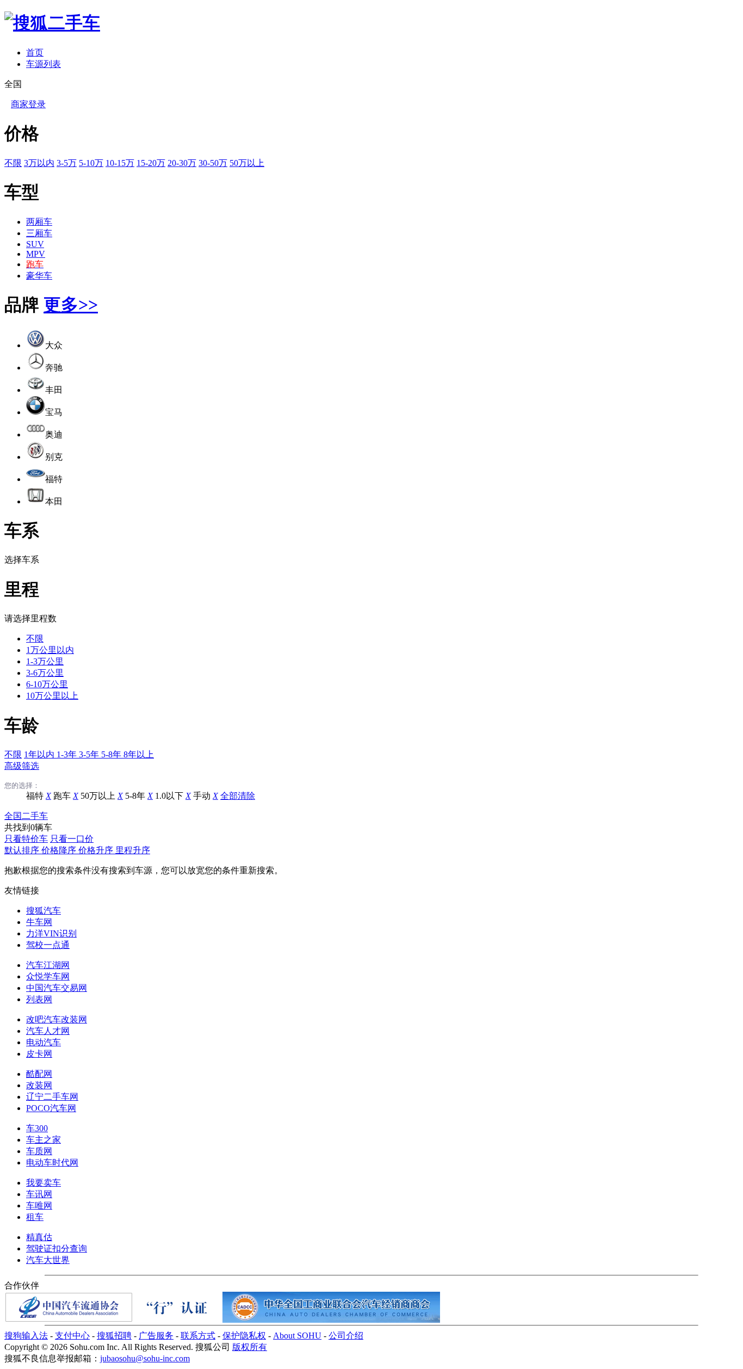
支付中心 (72, 1335)
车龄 (21, 725)
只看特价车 (26, 838)
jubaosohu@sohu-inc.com (145, 1358)
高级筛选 (21, 765)
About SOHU (297, 1335)
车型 (21, 192)
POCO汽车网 (51, 1108)
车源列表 (43, 64)
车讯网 (39, 1194)
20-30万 (182, 163)
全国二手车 (26, 816)
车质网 (39, 1151)
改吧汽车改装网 (56, 1019)
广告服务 (156, 1335)
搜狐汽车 (43, 910)
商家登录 (28, 104)
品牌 (21, 304)
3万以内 (39, 163)
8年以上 (138, 754)
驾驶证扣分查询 (56, 1248)
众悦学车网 (48, 976)
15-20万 (151, 163)
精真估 (39, 1237)
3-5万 (67, 163)
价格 (21, 133)
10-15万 (120, 163)
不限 (13, 163)
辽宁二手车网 (52, 1096)
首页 (35, 52)
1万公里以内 (50, 650)
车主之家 (43, 1139)
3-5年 (90, 754)
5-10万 (91, 163)
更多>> (71, 304)
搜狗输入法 (26, 1335)
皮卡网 (39, 1053)
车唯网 (39, 1205)
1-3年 (68, 754)
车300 (37, 1128)
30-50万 (213, 163)
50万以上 (247, 163)
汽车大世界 (48, 1260)
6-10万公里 (47, 684)
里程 (21, 589)
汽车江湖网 (48, 965)
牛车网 (39, 922)
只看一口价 (72, 838)
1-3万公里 (45, 661)
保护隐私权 (244, 1335)
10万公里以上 (52, 695)
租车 (35, 1217)
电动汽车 (43, 1042)
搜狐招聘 (114, 1335)
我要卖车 (43, 1182)
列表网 (39, 999)
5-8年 (112, 754)
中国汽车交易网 (56, 987)
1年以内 (40, 754)
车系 (21, 530)
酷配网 (39, 1073)
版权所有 (249, 1347)
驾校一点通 (48, 944)
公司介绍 (346, 1335)
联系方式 (198, 1335)
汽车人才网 (48, 1030)
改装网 (39, 1085)
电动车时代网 (52, 1162)
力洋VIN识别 (51, 933)
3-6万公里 (45, 672)
